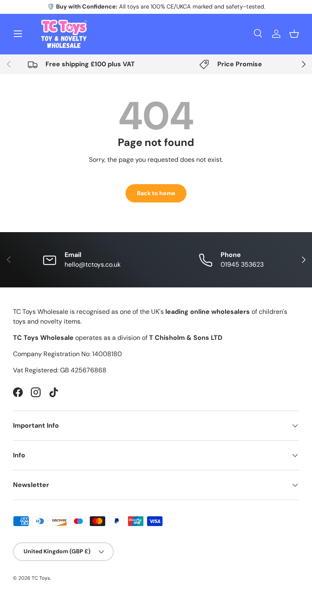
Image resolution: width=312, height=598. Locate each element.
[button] (294, 34)
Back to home (156, 193)
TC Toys (41, 578)
